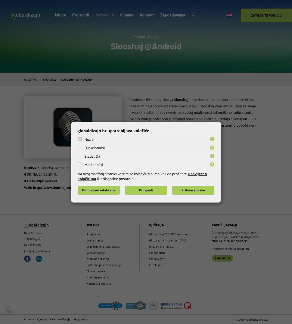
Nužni (89, 139)
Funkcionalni (94, 147)
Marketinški (93, 164)
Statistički (92, 156)
